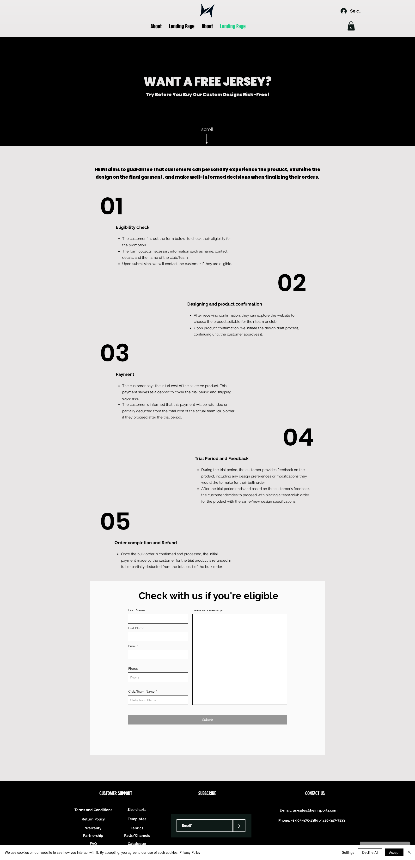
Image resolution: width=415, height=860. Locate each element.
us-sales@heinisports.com (315, 810)
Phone (133, 668)
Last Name (136, 628)
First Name (136, 610)
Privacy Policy (189, 852)
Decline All (370, 852)
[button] (351, 25)
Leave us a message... (209, 610)
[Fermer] (409, 852)
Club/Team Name (141, 691)
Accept (394, 852)
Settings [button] (348, 852)
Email (132, 646)
